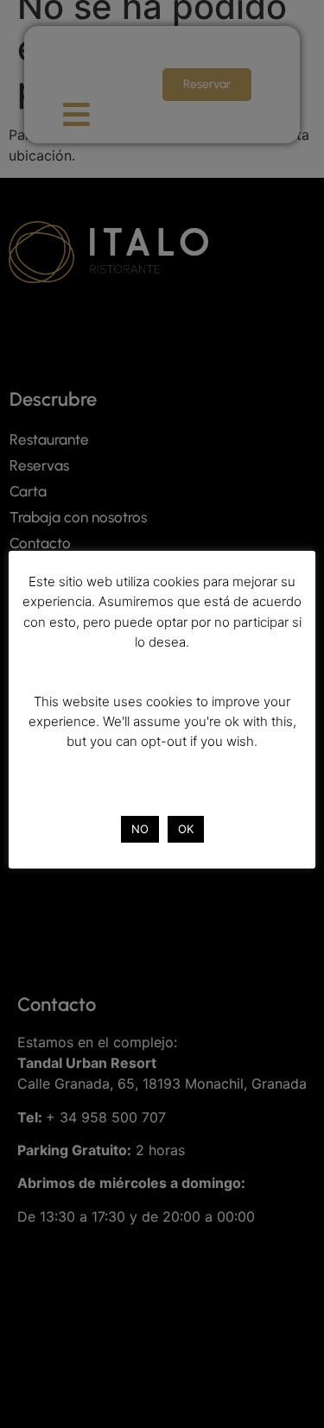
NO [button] (140, 829)
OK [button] (186, 829)
